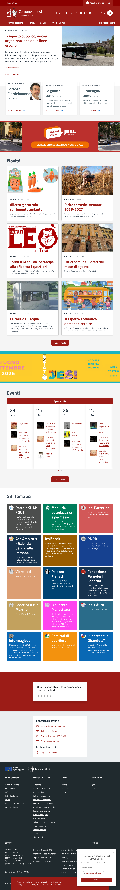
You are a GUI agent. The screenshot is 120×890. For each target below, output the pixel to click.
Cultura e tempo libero (42, 799)
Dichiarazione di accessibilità (72, 865)
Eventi (92, 788)
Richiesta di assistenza (42, 861)
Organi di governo (12, 784)
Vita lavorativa (39, 837)
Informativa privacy (68, 853)
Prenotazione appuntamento (44, 853)
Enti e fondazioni (11, 796)
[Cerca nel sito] (110, 13)
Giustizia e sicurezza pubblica (44, 807)
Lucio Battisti (75, 434)
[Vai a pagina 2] (61, 470)
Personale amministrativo (15, 803)
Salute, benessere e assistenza (45, 822)
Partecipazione (39, 818)
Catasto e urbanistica (41, 796)
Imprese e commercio (41, 811)
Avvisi (63, 792)
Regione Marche (8, 3)
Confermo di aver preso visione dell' (94, 873)
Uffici (7, 792)
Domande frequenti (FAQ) (43, 850)
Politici (7, 799)
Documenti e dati (11, 807)
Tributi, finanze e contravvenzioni (39, 827)
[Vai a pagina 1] (58, 470)
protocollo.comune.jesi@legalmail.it (19, 863)
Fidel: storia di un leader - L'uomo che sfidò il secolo (24, 436)
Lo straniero (77, 423)
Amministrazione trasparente (72, 850)
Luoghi (92, 784)
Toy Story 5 (23, 423)
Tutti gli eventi (60, 479)
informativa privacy (93, 874)
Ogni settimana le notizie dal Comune (95, 863)
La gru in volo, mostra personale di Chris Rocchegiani (24, 452)
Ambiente (37, 784)
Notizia (13, 199)
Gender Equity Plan (68, 872)
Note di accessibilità (69, 861)
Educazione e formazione (43, 803)
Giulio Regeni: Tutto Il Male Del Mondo (104, 427)
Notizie (64, 784)
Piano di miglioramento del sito (73, 868)
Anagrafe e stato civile (42, 788)
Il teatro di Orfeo (50, 455)
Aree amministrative (13, 788)
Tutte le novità (60, 342)
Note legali (65, 857)
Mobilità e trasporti (40, 814)
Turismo (36, 833)
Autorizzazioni (38, 792)
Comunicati (65, 788)
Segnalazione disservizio (42, 857)
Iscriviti (97, 880)
